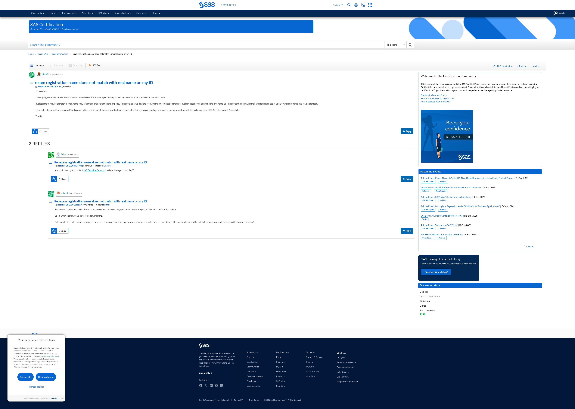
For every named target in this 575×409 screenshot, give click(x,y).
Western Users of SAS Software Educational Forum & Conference (451, 187)
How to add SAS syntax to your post (437, 98)
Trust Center (254, 400)
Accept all (25, 377)
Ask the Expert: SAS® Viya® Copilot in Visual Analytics (446, 197)
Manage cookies (36, 386)
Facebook (200, 385)
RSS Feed (97, 65)
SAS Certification (60, 54)
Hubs (155, 13)
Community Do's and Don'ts (434, 95)
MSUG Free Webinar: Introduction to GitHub (441, 234)
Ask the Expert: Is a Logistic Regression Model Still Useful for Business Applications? (460, 206)
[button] (32, 83)
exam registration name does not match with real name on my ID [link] (102, 54)
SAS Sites (370, 5)
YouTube (216, 385)
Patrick (64, 154)
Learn (52, 13)
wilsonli (45, 74)
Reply (408, 131)
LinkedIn (211, 385)
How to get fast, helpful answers (436, 101)
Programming (68, 13)
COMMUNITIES (228, 5)
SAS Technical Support (94, 170)
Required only (45, 377)
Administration (122, 13)
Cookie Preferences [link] (206, 400)
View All (530, 246)
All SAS (336, 4)
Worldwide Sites (356, 5)
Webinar (443, 182)
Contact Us (363, 5)
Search (349, 5)
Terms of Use (239, 400)
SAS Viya (103, 13)
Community (36, 13)
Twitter (205, 385)
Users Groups (440, 191)
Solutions (141, 13)
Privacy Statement (221, 400)
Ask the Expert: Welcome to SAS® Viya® (439, 225)
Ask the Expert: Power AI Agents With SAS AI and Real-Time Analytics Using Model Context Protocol (468, 178)
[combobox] (221, 44)
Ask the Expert (427, 182)
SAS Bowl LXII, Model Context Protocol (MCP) (442, 215)
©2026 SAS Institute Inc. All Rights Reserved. (282, 400)
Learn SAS (43, 54)
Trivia (424, 219)
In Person (425, 191)
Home (31, 54)
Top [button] (36, 333)
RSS (221, 385)
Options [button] (39, 65)
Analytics (86, 13)
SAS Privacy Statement (49, 356)
